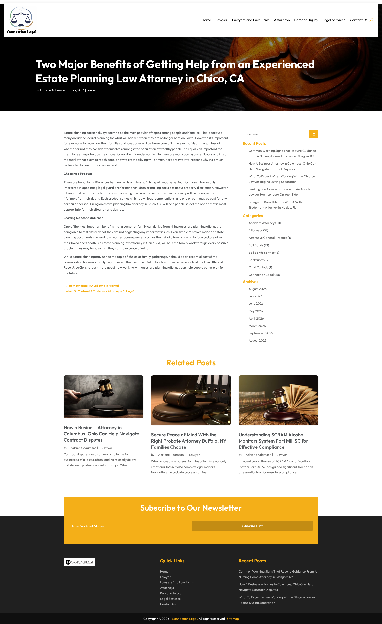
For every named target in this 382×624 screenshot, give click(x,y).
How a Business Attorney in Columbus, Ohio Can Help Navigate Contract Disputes (101, 433)
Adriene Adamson (52, 90)
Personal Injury (306, 20)
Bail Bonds (256, 245)
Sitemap (233, 619)
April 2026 (256, 318)
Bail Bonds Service (262, 252)
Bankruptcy (257, 260)
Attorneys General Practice (268, 238)
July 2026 (255, 296)
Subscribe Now (252, 526)
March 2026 (257, 326)
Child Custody (258, 267)
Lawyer (221, 20)
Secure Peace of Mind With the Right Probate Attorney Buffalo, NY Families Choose (188, 441)
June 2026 (256, 303)
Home (206, 20)
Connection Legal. (185, 619)
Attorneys (282, 20)
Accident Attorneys (262, 223)
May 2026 (256, 311)
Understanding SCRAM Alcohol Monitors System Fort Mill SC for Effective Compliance (273, 441)
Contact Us (358, 20)
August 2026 (258, 289)
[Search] (313, 134)
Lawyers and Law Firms (251, 20)
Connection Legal (261, 275)
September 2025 (261, 333)
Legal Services (333, 20)
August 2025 (258, 340)
